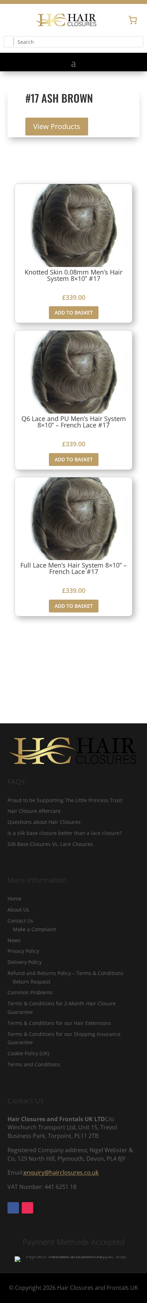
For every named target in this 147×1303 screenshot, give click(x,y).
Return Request (31, 981)
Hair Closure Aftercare (34, 810)
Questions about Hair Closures (44, 822)
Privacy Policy (23, 951)
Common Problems (30, 992)
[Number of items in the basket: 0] (132, 20)
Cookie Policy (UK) (28, 1053)
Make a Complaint (34, 929)
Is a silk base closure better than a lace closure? (64, 833)
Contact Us (20, 920)
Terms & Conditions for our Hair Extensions (59, 1023)
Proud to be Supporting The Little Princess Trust (64, 800)
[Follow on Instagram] (23, 20)
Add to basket (74, 312)
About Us (18, 909)
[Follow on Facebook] (9, 20)
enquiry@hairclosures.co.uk (61, 1172)
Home (14, 898)
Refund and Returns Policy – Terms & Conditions (65, 973)
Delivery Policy (24, 962)
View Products (56, 126)
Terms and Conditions (33, 1064)
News (14, 940)
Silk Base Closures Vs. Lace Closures (50, 844)
